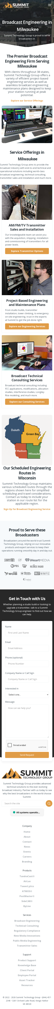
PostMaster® (27, 896)
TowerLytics (27, 886)
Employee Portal (27, 975)
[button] (49, 5)
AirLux (27, 881)
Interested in (11, 688)
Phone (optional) (14, 657)
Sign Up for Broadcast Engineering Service (27, 509)
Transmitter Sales (27, 945)
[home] (22, 5)
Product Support (27, 960)
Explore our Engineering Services (27, 326)
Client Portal (27, 970)
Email (8, 642)
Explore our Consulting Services (27, 401)
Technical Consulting (27, 925)
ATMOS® (27, 891)
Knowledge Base (27, 965)
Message (10, 701)
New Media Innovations (27, 935)
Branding (27, 861)
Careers (27, 856)
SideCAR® (27, 901)
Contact (27, 841)
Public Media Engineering (27, 940)
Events (27, 851)
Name (8, 626)
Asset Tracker (27, 980)
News (27, 846)
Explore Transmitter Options (27, 251)
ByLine (27, 906)
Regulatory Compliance (27, 930)
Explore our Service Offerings (27, 100)
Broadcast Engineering (27, 920)
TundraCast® (27, 876)
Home (27, 831)
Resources (27, 985)
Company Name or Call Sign (19, 673)
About (27, 836)
